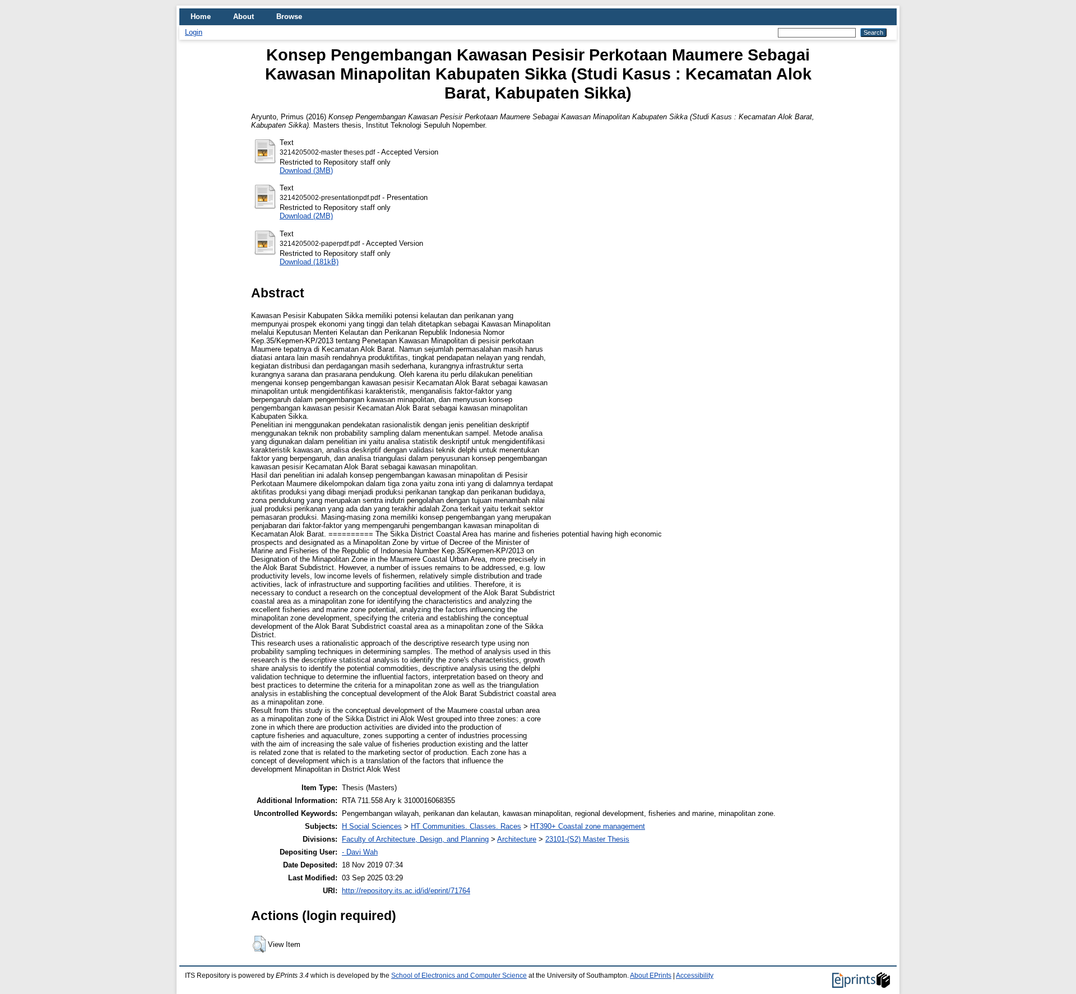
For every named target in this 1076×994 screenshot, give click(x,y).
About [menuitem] (243, 16)
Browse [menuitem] (289, 16)
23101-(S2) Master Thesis (587, 839)
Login (193, 32)
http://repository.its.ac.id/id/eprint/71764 (406, 890)
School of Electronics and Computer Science (459, 975)
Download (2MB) (306, 216)
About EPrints (650, 975)
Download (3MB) (306, 170)
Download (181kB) (309, 262)
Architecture (516, 839)
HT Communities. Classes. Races (466, 826)
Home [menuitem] (201, 16)
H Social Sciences (372, 826)
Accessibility (694, 975)
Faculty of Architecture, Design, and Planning (415, 839)
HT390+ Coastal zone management (587, 826)
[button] (259, 944)
